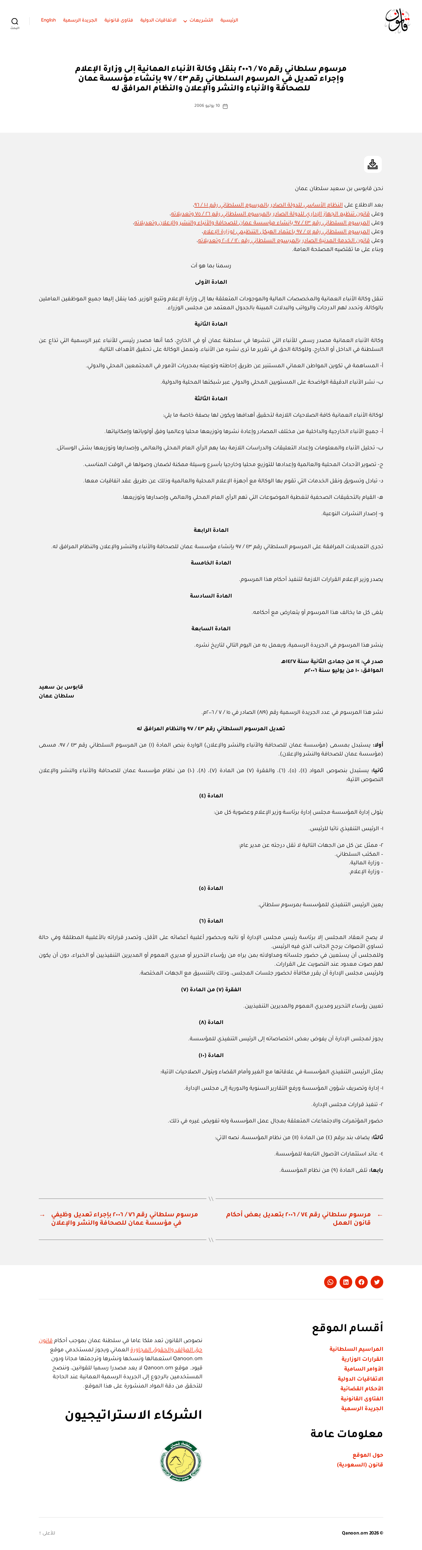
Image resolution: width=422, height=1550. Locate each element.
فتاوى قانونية (118, 20)
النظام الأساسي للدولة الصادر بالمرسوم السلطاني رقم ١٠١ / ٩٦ (268, 205)
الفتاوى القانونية (362, 1399)
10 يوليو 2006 (207, 106)
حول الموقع (368, 1456)
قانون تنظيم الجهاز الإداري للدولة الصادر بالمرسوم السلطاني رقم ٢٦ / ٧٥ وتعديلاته (270, 214)
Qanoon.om (355, 1533)
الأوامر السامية (363, 1370)
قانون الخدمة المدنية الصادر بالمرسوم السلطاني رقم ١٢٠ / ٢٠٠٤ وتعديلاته (284, 241)
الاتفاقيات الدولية (158, 20)
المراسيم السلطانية (356, 1350)
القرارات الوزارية (362, 1360)
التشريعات (201, 20)
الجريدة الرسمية (80, 20)
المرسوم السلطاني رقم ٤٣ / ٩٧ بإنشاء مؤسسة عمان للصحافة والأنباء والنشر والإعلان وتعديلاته (252, 223)
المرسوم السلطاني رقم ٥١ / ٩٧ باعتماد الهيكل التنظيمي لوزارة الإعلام (286, 232)
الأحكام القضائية (361, 1389)
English (48, 20)
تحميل (373, 164)
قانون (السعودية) (360, 1465)
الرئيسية (229, 20)
